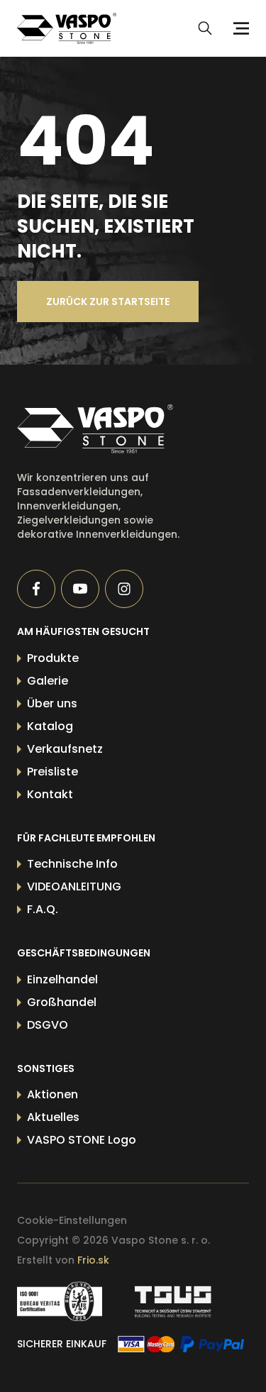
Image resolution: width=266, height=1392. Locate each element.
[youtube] (80, 589)
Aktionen (52, 1094)
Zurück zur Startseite (108, 301)
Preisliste (52, 771)
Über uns (52, 703)
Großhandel (61, 1002)
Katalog (50, 726)
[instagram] (124, 589)
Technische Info (72, 864)
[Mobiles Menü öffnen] (239, 28)
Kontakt (50, 794)
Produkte (53, 658)
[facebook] (36, 589)
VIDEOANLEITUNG (74, 886)
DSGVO (47, 1025)
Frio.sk (93, 1260)
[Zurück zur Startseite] (110, 428)
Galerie (47, 681)
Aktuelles (53, 1117)
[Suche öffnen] (205, 28)
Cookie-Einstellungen (72, 1220)
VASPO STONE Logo (81, 1140)
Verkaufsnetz (65, 749)
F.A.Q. (42, 909)
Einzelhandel (62, 979)
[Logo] (66, 28)
